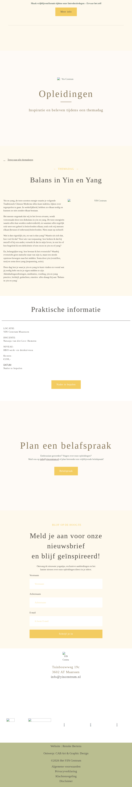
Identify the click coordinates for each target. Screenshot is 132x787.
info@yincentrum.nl (49, 459)
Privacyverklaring (66, 771)
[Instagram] (58, 696)
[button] (121, 37)
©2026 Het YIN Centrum (66, 760)
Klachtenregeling (66, 776)
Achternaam (35, 594)
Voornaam (34, 575)
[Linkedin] (72, 696)
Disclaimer (66, 781)
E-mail (33, 612)
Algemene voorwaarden (66, 766)
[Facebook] (65, 696)
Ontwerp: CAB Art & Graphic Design (66, 753)
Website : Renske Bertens (66, 746)
